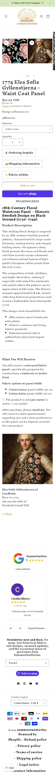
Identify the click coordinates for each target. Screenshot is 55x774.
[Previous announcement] (5, 3)
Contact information (29, 771)
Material (7, 123)
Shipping (6, 106)
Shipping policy (29, 758)
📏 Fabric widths (16, 175)
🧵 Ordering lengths (19, 153)
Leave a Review (23, 569)
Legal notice (29, 765)
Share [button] (8, 514)
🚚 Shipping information (22, 164)
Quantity (7, 136)
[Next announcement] (49, 3)
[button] (6, 16)
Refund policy (35, 739)
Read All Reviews (36, 628)
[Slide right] (34, 76)
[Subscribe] (46, 663)
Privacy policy (29, 746)
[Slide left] (21, 76)
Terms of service (29, 752)
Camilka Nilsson (20, 598)
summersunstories (31, 729)
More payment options (27, 201)
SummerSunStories (37, 556)
